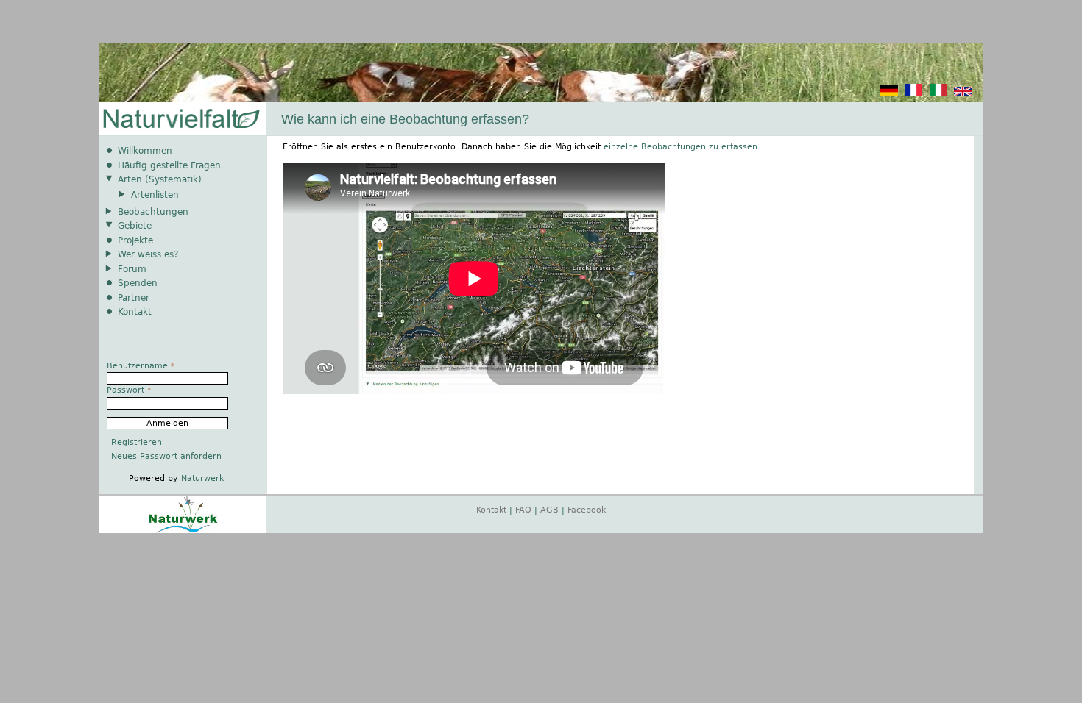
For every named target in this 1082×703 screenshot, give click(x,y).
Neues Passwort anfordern (166, 456)
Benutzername (141, 366)
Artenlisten (155, 195)
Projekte (135, 240)
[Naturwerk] (183, 530)
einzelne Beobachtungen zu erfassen (680, 146)
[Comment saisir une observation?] (913, 93)
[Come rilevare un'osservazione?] (938, 93)
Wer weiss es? (148, 254)
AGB (549, 510)
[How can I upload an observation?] (963, 93)
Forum (132, 269)
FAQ (523, 510)
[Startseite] (180, 119)
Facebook (586, 510)
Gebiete (135, 226)
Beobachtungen (153, 212)
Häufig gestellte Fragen (169, 165)
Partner (133, 298)
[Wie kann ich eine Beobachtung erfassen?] (889, 93)
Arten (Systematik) (160, 179)
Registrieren (136, 442)
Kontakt (135, 312)
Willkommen (145, 151)
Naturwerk (202, 478)
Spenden (138, 283)
